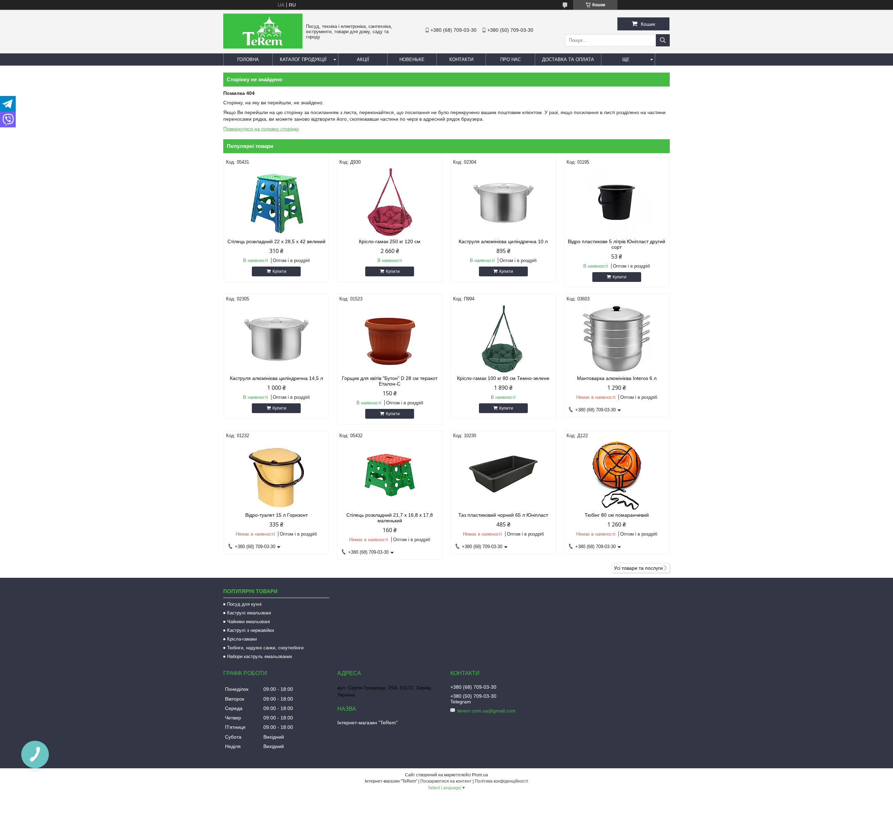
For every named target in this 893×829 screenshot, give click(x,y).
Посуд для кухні (244, 604)
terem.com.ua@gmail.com (486, 711)
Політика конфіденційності (501, 781)
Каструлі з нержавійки (250, 630)
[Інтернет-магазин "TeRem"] (262, 47)
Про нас (510, 59)
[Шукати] (663, 40)
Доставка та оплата (568, 59)
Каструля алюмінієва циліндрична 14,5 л (276, 378)
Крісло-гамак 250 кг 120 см (389, 241)
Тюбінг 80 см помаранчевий (617, 515)
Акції (363, 59)
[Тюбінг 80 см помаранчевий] (616, 475)
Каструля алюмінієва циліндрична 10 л (503, 241)
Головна (248, 59)
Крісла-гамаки (242, 639)
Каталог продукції (303, 59)
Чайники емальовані (248, 621)
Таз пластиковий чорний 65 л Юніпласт (503, 515)
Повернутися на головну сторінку (261, 129)
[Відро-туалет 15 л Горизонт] (276, 475)
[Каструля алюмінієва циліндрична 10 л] (503, 202)
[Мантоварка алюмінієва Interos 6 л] (616, 339)
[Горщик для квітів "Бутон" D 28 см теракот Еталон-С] (389, 339)
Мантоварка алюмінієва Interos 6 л (616, 378)
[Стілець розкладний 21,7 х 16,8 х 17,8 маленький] (389, 475)
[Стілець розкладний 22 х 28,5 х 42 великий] (276, 202)
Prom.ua (480, 774)
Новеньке (412, 59)
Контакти (461, 59)
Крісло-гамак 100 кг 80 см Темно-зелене (503, 378)
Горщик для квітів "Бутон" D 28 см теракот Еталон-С (389, 381)
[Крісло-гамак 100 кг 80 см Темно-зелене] (503, 339)
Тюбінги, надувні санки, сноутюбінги (265, 647)
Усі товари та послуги (638, 568)
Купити (279, 271)
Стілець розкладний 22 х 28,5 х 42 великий (276, 241)
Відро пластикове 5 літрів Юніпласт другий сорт (616, 244)
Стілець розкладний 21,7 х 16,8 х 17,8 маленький (389, 517)
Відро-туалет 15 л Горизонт (276, 515)
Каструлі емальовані (249, 612)
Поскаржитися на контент (446, 781)
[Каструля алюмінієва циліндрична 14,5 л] (276, 339)
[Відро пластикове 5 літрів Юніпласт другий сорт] (616, 202)
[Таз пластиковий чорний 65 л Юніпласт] (503, 475)
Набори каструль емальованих (259, 656)
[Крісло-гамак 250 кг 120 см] (389, 202)
